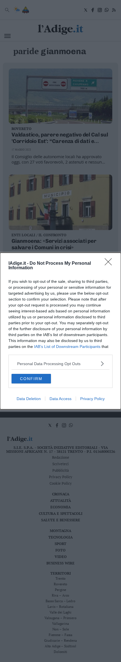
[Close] (110, 263)
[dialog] (60, 331)
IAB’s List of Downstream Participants (67, 346)
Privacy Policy (92, 398)
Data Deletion (29, 398)
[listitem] (60, 364)
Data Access (60, 398)
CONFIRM (31, 378)
